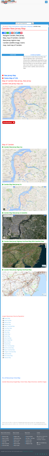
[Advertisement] (24, 13)
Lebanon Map (29, 440)
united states (23, 26)
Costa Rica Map (5, 445)
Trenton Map (7, 330)
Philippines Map (29, 443)
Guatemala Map (5, 440)
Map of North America (5, 432)
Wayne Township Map (9, 349)
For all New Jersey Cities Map (11, 378)
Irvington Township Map (10, 351)
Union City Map (7, 338)
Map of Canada (5, 438)
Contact (38, 432)
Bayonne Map (7, 342)
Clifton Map (7, 332)
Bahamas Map (5, 436)
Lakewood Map (7, 353)
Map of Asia (27, 432)
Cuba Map (4, 441)
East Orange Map (8, 340)
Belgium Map (16, 436)
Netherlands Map (17, 438)
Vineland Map (7, 344)
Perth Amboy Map (8, 355)
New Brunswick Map (9, 348)
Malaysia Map (29, 441)
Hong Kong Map (29, 436)
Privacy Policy (25, 451)
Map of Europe (16, 432)
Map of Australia (5, 443)
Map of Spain (16, 445)
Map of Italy (16, 441)
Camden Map (7, 334)
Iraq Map (33, 438)
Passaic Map (7, 336)
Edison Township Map (9, 326)
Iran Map (28, 438)
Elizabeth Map (7, 324)
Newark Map (7, 318)
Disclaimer (31, 451)
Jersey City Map (7, 320)
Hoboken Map (7, 357)
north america (15, 26)
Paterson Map (7, 322)
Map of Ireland (17, 443)
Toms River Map (8, 328)
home (9, 26)
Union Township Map (9, 346)
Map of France (17, 440)
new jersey (29, 26)
